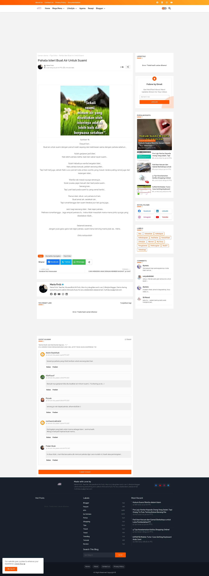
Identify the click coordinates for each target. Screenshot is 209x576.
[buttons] (157, 2)
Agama (82, 8)
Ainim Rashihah (52, 353)
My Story (160, 242)
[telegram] (55, 294)
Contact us (49, 2)
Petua (104, 518)
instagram (147, 217)
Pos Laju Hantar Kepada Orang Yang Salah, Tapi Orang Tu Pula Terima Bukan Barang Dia (161, 157)
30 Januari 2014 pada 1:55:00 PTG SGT (57, 355)
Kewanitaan (165, 238)
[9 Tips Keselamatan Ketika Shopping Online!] (144, 179)
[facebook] (51, 294)
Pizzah (49, 398)
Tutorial (104, 540)
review (104, 544)
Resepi (91, 8)
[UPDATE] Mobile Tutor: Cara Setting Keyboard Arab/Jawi (161, 189)
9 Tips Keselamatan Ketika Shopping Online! (161, 177)
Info (104, 510)
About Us (39, 2)
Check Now (18, 564)
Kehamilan (148, 234)
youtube (165, 217)
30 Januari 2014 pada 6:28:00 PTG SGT (57, 400)
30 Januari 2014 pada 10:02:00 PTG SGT (58, 448)
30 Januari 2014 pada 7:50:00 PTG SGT (57, 423)
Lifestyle (71, 8)
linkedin (165, 211)
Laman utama (43, 55)
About (96, 566)
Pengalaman (142, 246)
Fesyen (104, 507)
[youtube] (59, 294)
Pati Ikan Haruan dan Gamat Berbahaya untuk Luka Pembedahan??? (161, 167)
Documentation (74, 2)
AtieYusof (50, 376)
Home (47, 8)
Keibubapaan (143, 238)
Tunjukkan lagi (125, 303)
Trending (104, 536)
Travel (104, 529)
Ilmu (139, 234)
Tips (104, 525)
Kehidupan (159, 234)
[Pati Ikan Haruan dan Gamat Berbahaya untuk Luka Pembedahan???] (144, 167)
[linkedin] (67, 294)
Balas (48, 367)
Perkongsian (155, 246)
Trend (104, 533)
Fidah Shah (51, 446)
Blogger (99, 8)
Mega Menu (57, 8)
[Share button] (89, 262)
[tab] (47, 8)
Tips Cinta (53, 55)
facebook (147, 211)
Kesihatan (154, 238)
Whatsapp (80, 262)
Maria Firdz (55, 284)
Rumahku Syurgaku (53, 256)
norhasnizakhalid (53, 421)
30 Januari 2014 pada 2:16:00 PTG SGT (57, 378)
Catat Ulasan (84, 472)
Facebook (54, 262)
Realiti (165, 246)
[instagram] (63, 294)
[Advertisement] (104, 32)
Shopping (104, 521)
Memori (151, 242)
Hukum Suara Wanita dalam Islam (147, 502)
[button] (164, 8)
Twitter (67, 262)
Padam (55, 367)
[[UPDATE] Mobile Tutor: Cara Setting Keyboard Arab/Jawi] (144, 190)
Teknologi (142, 250)
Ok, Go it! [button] (11, 569)
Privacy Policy (60, 2)
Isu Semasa (104, 514)
